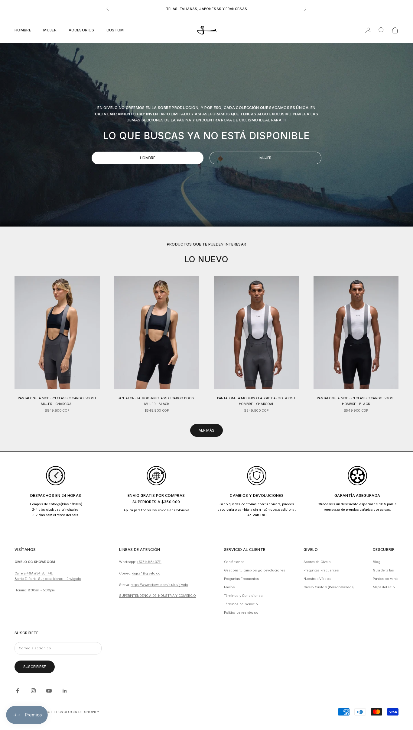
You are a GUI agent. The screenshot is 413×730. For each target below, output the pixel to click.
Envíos (229, 587)
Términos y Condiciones (243, 595)
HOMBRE (147, 158)
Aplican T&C (256, 515)
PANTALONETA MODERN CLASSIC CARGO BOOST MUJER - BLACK (157, 401)
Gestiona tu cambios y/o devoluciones (254, 570)
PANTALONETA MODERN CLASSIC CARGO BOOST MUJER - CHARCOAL (57, 401)
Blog (376, 562)
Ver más (206, 430)
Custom (115, 30)
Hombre (23, 30)
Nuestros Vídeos (317, 579)
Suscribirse (34, 666)
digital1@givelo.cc (146, 573)
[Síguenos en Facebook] (18, 691)
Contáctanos (234, 562)
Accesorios (81, 30)
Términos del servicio (241, 604)
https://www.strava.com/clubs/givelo (159, 585)
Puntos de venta (385, 579)
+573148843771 (149, 562)
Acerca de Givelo (317, 562)
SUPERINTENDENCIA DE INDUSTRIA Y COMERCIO (157, 595)
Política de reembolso (241, 612)
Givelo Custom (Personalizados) (329, 587)
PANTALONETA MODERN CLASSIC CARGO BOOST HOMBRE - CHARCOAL (256, 401)
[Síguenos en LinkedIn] (65, 691)
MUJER (265, 158)
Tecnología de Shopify (76, 712)
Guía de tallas (383, 570)
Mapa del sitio (384, 587)
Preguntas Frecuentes (241, 579)
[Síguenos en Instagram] (33, 691)
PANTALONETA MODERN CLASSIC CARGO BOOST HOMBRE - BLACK (356, 401)
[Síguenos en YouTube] (49, 691)
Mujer (50, 30)
